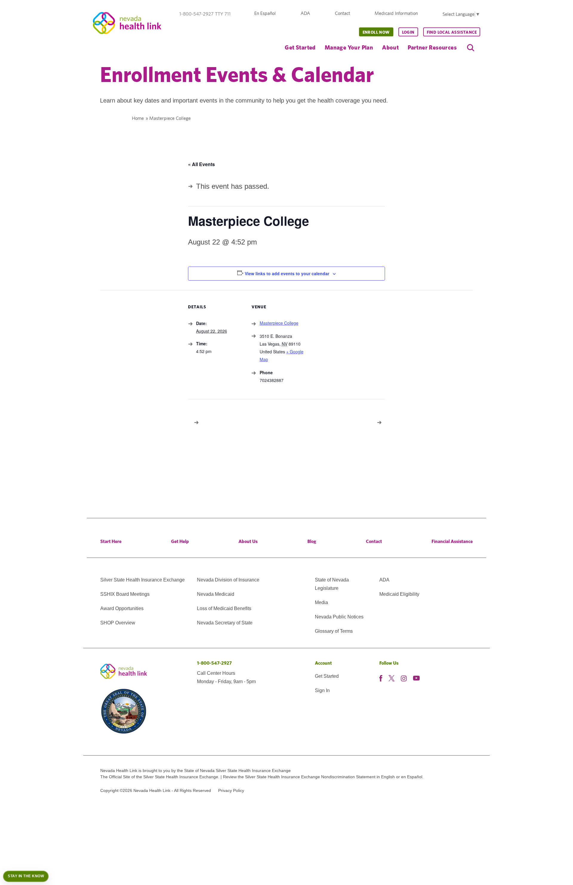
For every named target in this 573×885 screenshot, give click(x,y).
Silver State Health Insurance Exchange (142, 579)
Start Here (110, 541)
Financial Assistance (452, 541)
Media (321, 602)
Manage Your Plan (349, 47)
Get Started (300, 47)
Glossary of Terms (334, 631)
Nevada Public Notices (339, 616)
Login (408, 32)
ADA (305, 13)
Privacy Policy (231, 790)
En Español (265, 13)
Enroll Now (376, 32)
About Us (248, 541)
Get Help (180, 541)
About (390, 47)
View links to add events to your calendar (287, 273)
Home (138, 118)
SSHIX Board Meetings (125, 594)
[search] (470, 47)
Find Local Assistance (452, 32)
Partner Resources (432, 47)
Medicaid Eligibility (399, 594)
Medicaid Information (396, 13)
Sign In (322, 690)
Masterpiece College (279, 323)
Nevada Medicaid (215, 594)
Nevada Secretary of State (224, 622)
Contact (342, 13)
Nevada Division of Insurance (228, 579)
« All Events (201, 164)
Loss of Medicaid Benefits (224, 608)
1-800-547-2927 (214, 663)
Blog (311, 541)
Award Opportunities (122, 608)
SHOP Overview (117, 622)
